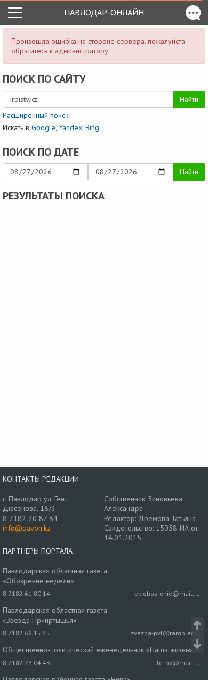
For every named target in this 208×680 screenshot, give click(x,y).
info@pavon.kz (27, 528)
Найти (189, 99)
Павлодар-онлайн (104, 12)
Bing (92, 127)
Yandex (70, 127)
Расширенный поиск (35, 115)
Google (43, 127)
